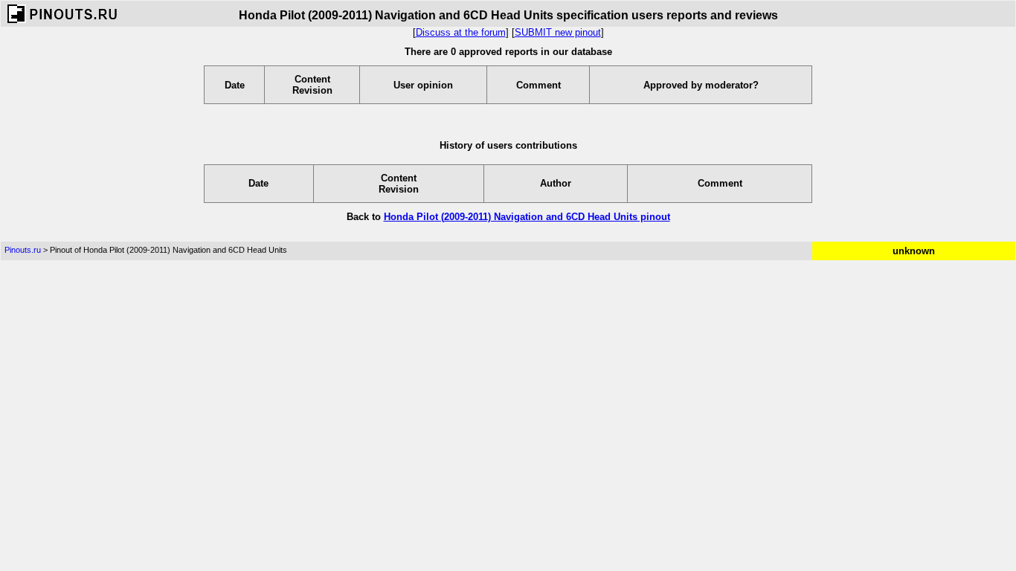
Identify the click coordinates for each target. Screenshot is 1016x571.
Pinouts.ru (22, 249)
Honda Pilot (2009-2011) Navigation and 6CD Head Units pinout (527, 216)
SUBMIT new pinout (558, 32)
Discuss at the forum (461, 32)
